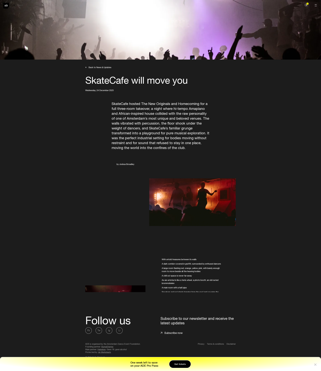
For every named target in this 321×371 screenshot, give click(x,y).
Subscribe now (173, 333)
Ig (109, 330)
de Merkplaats (104, 352)
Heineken (101, 349)
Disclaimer (231, 344)
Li (119, 330)
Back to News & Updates (99, 67)
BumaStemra (107, 347)
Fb (88, 330)
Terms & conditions (215, 344)
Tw (98, 330)
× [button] (315, 364)
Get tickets (180, 364)
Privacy (201, 344)
